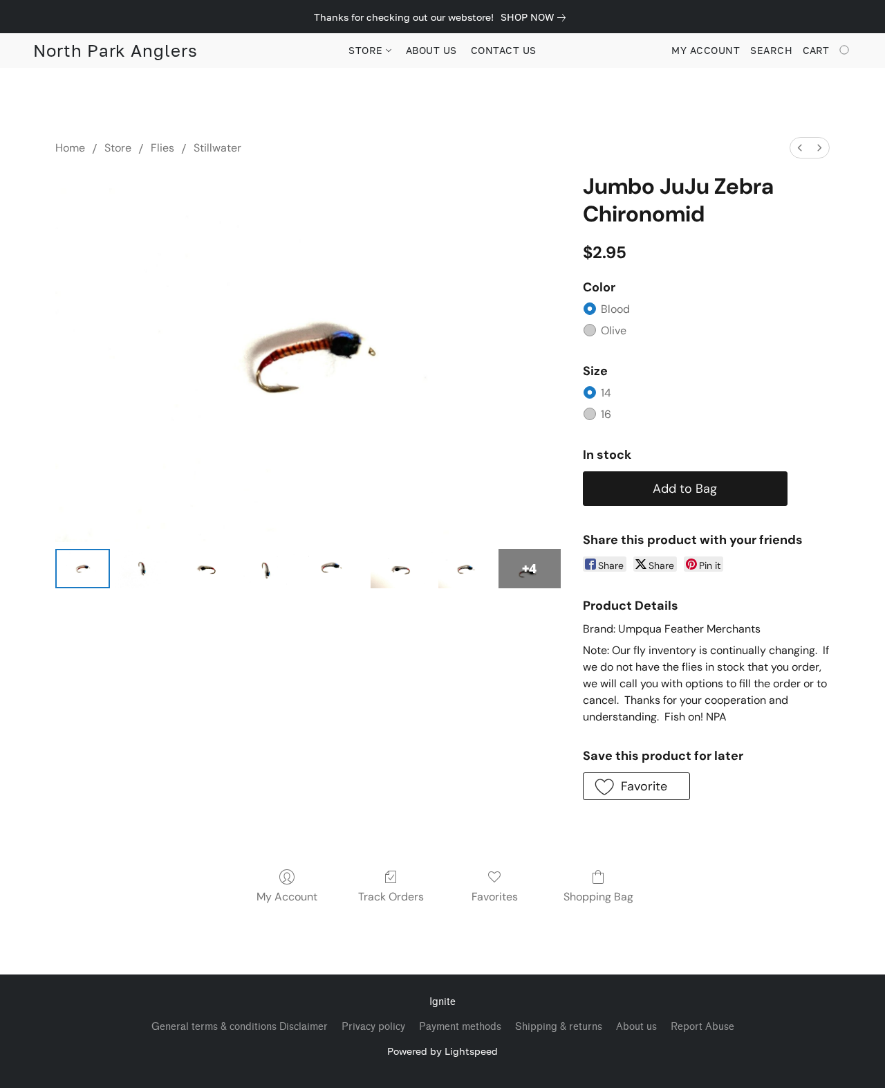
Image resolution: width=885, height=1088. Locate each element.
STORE (367, 50)
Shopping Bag (598, 896)
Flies (162, 147)
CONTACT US (504, 50)
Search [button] (771, 50)
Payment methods (460, 1027)
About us (636, 1027)
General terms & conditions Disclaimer (239, 1027)
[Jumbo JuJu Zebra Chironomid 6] (465, 568)
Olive (613, 330)
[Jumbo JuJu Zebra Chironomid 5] (402, 568)
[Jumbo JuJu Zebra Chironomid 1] (142, 568)
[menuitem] (800, 148)
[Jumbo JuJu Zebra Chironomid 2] (203, 568)
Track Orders (391, 896)
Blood (615, 309)
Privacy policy (373, 1027)
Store (117, 147)
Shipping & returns (558, 1027)
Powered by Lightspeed (442, 1051)
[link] (536, 17)
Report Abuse (702, 1027)
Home (70, 147)
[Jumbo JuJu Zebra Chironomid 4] (334, 568)
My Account (287, 896)
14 (606, 393)
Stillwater (217, 147)
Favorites (495, 896)
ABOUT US (431, 50)
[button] (115, 50)
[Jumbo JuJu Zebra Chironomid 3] (267, 568)
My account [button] (705, 50)
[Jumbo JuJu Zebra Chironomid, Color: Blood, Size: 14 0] (82, 568)
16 (606, 414)
